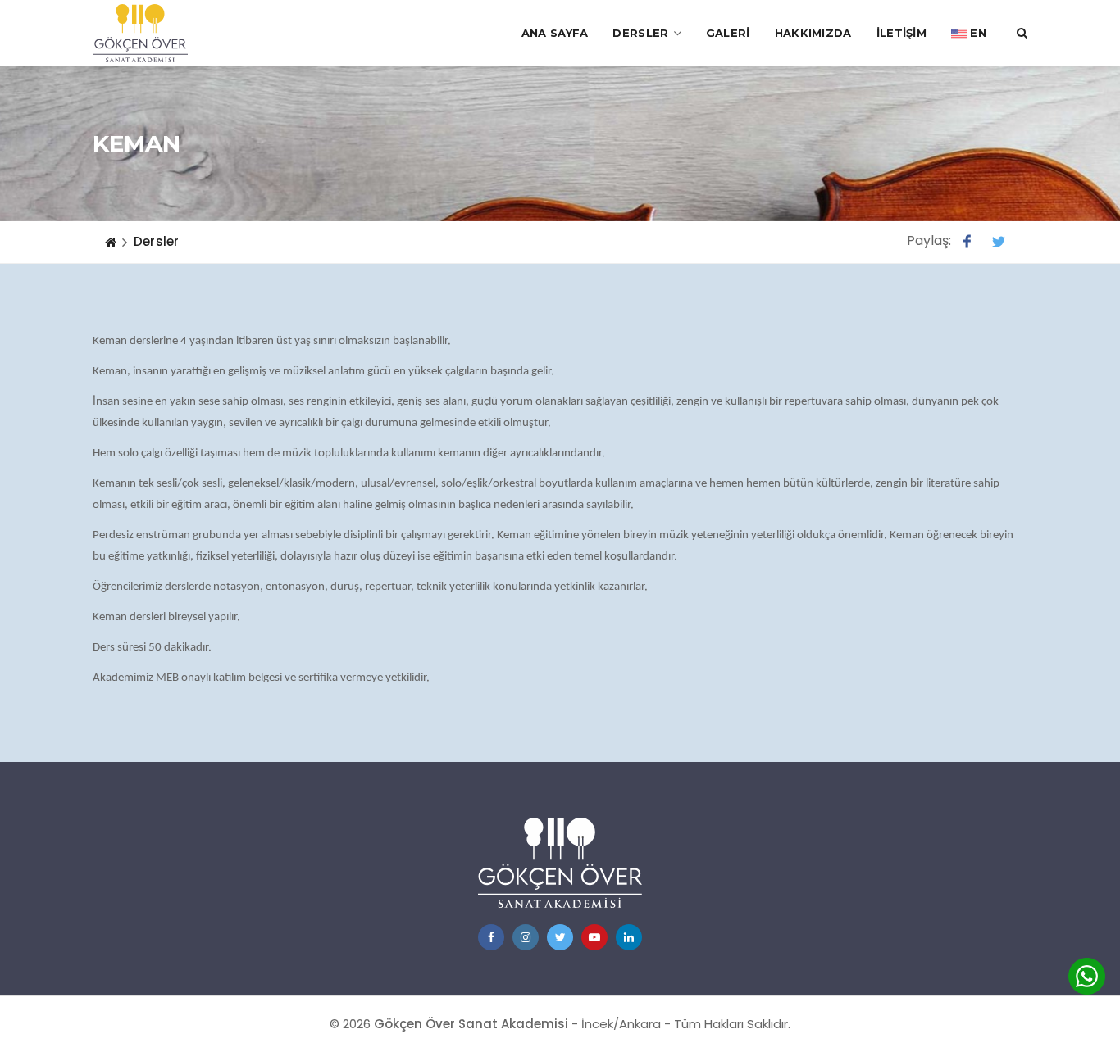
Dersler (640, 32)
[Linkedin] (629, 937)
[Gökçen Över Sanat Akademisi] (140, 33)
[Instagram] (525, 937)
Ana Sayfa (555, 32)
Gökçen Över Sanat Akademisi (471, 1023)
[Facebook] (491, 937)
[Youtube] (594, 937)
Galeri (728, 32)
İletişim (901, 32)
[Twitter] (560, 937)
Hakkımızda (813, 32)
